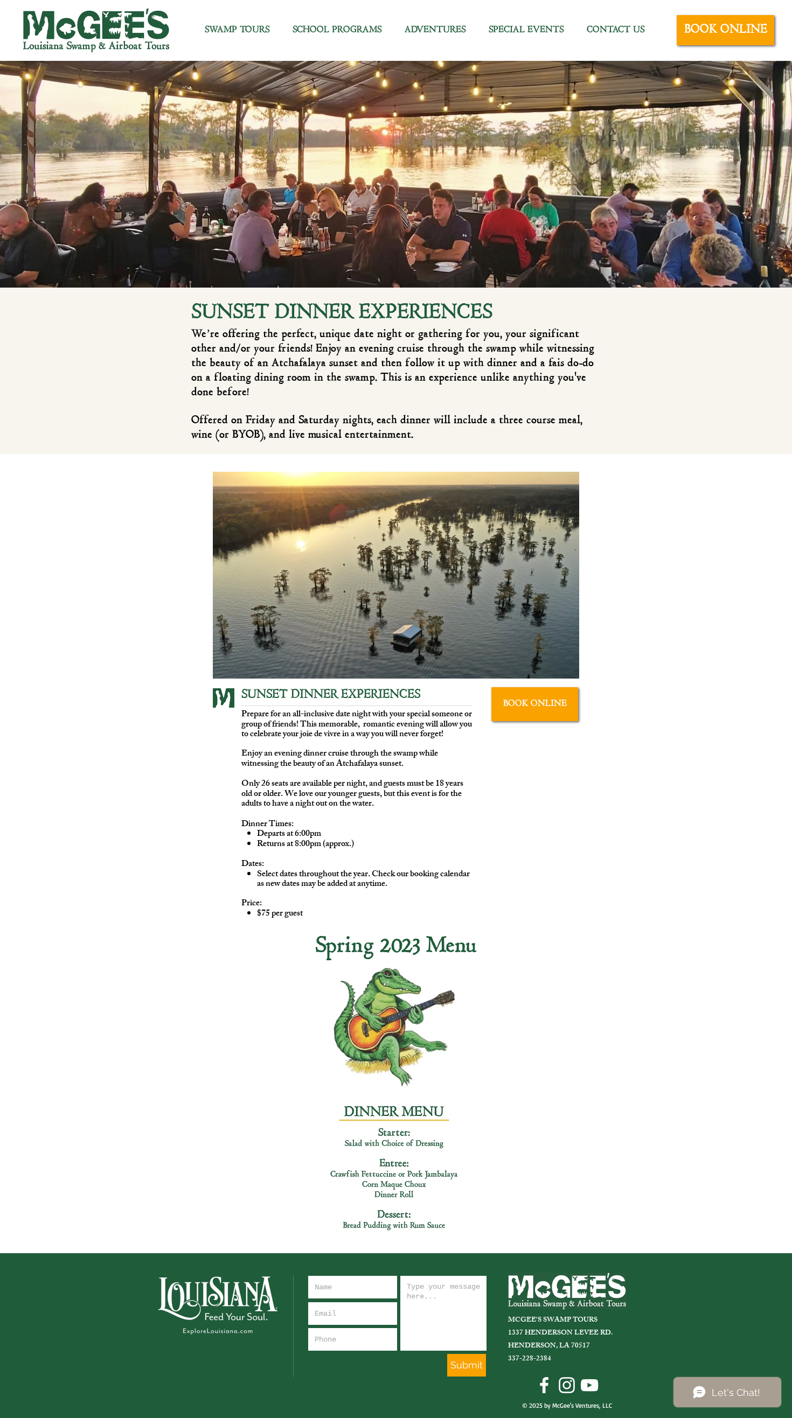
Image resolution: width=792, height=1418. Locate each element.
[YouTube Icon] (589, 1385)
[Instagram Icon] (567, 1385)
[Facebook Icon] (544, 1385)
